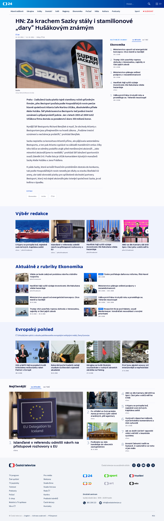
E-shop (12, 498)
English (27, 516)
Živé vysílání (14, 479)
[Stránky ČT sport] (110, 475)
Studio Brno (48, 483)
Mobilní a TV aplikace (17, 502)
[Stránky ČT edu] (133, 483)
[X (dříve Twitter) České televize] (148, 465)
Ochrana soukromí (39, 516)
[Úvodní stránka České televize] (22, 465)
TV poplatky (14, 483)
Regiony (66, 11)
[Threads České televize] (153, 465)
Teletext (12, 487)
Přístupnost (52, 516)
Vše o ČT (12, 506)
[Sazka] (59, 63)
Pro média (48, 475)
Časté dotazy (49, 502)
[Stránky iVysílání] (136, 475)
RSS (153, 516)
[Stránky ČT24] (87, 475)
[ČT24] (7, 3)
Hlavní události (17, 11)
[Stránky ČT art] (109, 483)
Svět (57, 11)
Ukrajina (30, 11)
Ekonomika (77, 11)
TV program (14, 475)
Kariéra (47, 494)
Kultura (105, 11)
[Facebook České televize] (139, 465)
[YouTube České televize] (143, 465)
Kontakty (47, 506)
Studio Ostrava (50, 487)
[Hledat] (149, 4)
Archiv (43, 196)
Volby (39, 11)
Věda (97, 11)
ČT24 (17, 35)
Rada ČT (47, 490)
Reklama (47, 479)
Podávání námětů (51, 498)
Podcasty (116, 11)
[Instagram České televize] (134, 465)
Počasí (88, 11)
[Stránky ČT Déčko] (87, 483)
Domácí (48, 11)
